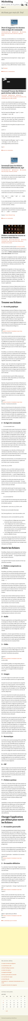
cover (8, 96)
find (6, 33)
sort (9, 98)
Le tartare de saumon (6, 970)
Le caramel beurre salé (6, 965)
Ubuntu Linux (15, 32)
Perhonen (5, 68)
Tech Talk (12, 239)
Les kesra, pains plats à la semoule (8, 974)
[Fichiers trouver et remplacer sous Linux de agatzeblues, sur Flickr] (11, 658)
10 (3, 1002)
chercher (24, 239)
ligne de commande (19, 96)
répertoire (15, 33)
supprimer (20, 33)
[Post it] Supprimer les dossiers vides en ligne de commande (13, 29)
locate (11, 33)
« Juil (6, 1011)
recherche (11, 171)
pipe (7, 98)
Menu (2, 7)
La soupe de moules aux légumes (8, 963)
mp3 (7, 171)
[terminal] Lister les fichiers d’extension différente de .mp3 (12, 167)
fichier (11, 96)
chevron (19, 95)
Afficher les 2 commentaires (9, 71)
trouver (7, 242)
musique (3, 98)
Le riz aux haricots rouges (6, 976)
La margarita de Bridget (6, 972)
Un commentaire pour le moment (10, 920)
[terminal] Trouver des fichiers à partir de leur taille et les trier (13, 92)
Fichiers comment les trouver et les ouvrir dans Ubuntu (13, 237)
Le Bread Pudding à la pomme (7, 968)
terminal (14, 98)
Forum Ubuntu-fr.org (10, 215)
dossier (3, 33)
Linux (8, 33)
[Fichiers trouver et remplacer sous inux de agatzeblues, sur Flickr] (11, 331)
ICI (3, 147)
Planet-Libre (20, 241)
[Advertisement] (14, 941)
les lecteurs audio (20, 246)
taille (11, 98)
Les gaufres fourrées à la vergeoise (9, 985)
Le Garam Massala (5, 979)
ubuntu (2, 35)
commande (23, 32)
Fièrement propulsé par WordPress (9, 1018)
